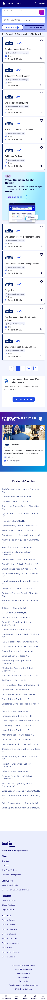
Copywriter (9, 290)
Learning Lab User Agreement (23, 965)
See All (40, 419)
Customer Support (10, 900)
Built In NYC (7, 948)
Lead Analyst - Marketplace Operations (22, 263)
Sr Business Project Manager (17, 75)
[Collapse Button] (41, 58)
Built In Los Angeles (10, 943)
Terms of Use (23, 981)
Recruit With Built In (11, 885)
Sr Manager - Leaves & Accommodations (22, 236)
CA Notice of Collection (23, 989)
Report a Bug (8, 909)
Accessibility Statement (23, 969)
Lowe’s (16, 444)
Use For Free (15, 197)
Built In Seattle (8, 957)
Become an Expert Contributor (15, 890)
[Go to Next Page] (35, 368)
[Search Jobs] (41, 12)
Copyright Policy (23, 973)
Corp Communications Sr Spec (18, 49)
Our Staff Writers (9, 870)
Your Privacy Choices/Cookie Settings (23, 985)
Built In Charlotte (9, 929)
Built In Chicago (9, 934)
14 (28, 368)
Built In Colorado (9, 938)
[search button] (35, 3)
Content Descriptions (11, 875)
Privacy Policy (23, 977)
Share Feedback (9, 905)
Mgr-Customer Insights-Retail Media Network (20, 318)
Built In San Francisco (11, 952)
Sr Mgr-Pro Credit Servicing (16, 102)
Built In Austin (8, 920)
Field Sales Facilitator (14, 156)
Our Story (6, 861)
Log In (42, 3)
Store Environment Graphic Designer (20, 346)
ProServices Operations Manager (19, 129)
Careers (5, 865)
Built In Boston (8, 925)
